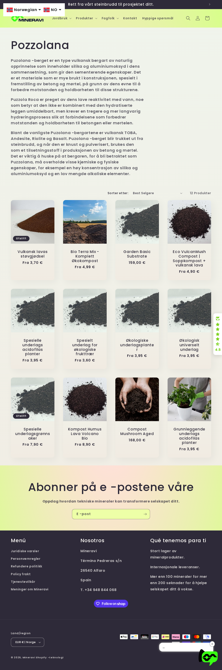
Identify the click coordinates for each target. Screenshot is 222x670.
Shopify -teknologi (50, 657)
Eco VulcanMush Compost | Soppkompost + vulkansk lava (189, 259)
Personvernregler (26, 559)
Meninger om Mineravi (30, 589)
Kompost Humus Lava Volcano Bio (84, 433)
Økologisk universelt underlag (189, 345)
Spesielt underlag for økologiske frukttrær (85, 347)
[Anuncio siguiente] (209, 4)
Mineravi (29, 657)
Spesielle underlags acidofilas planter (32, 347)
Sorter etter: (118, 193)
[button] (61, 18)
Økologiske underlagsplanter (137, 345)
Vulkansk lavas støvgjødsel (33, 254)
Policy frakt (21, 574)
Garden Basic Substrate (137, 254)
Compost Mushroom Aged (137, 431)
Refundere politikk (26, 566)
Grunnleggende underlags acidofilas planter (189, 436)
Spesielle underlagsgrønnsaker (32, 433)
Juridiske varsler (25, 551)
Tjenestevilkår (23, 582)
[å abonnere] (145, 514)
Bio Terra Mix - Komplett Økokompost (85, 256)
